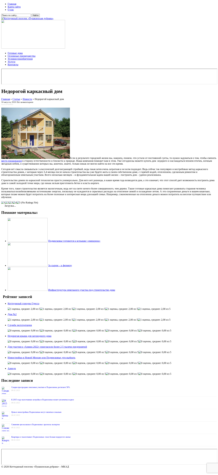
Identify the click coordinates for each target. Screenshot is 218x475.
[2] (7, 202)
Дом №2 (12, 314)
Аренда (12, 368)
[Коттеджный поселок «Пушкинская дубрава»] (27, 18)
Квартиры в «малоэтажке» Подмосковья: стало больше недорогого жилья (41, 437)
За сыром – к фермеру (60, 265)
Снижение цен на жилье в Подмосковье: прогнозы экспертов (35, 424)
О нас (11, 9)
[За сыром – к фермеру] (28, 265)
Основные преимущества (21, 56)
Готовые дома (15, 53)
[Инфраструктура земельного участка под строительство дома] (28, 290)
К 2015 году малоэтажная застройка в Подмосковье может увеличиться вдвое (42, 400)
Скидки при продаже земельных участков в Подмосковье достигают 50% (40, 387)
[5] (18, 202)
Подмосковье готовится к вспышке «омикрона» (74, 241)
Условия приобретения (20, 58)
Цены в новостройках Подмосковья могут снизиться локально (36, 412)
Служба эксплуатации (20, 325)
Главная (12, 4)
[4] (15, 202)
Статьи (16, 99)
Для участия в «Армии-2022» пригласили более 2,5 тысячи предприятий (47, 346)
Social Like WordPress (7, 104)
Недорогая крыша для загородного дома (29, 336)
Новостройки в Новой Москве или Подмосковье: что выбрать (41, 357)
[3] (11, 202)
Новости (27, 99)
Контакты (13, 64)
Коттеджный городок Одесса (23, 303)
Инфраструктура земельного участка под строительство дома (81, 290)
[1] (3, 202)
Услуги (11, 61)
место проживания (11, 161)
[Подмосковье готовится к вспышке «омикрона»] (28, 241)
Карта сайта (14, 6)
